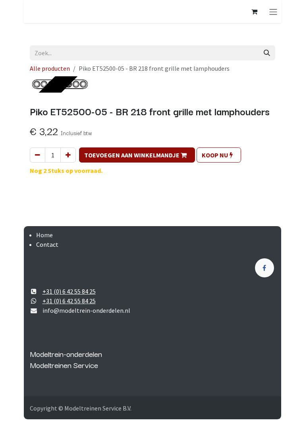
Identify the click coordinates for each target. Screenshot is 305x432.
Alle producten (50, 68)
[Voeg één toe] (68, 155)
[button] (137, 155)
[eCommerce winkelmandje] (254, 11)
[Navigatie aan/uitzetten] (273, 11)
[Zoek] (267, 52)
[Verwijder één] (37, 155)
